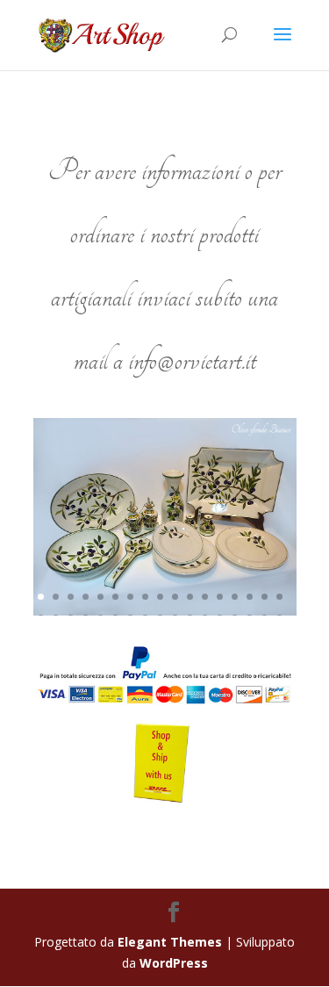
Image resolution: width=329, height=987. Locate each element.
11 (190, 597)
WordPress (173, 963)
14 (235, 597)
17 (279, 597)
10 (175, 597)
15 (250, 597)
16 (264, 597)
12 (205, 597)
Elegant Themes (170, 941)
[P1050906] (165, 610)
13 (220, 597)
